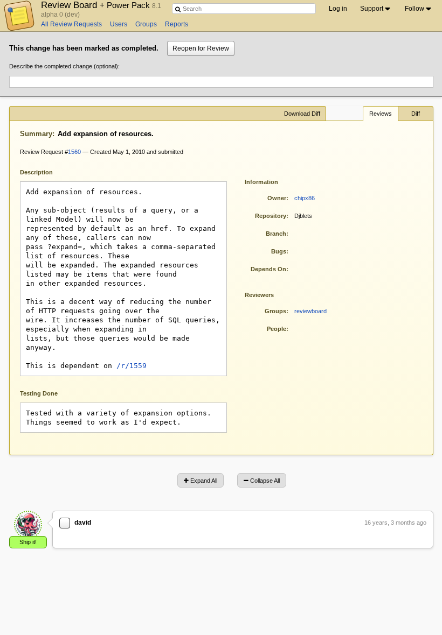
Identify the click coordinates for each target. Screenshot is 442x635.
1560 (74, 152)
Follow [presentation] (414, 8)
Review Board (96, 5)
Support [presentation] (371, 8)
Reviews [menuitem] (380, 113)
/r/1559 (131, 366)
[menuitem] (376, 8)
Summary (36, 134)
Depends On (268, 269)
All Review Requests (71, 24)
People (276, 329)
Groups (146, 24)
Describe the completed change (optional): (64, 66)
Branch (276, 233)
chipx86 (304, 198)
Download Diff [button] (302, 113)
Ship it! (28, 542)
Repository (270, 216)
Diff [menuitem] (415, 113)
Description (44, 171)
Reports (176, 24)
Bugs (278, 251)
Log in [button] (338, 8)
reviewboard (310, 311)
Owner (276, 198)
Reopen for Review (200, 48)
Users (118, 24)
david (82, 522)
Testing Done (39, 393)
